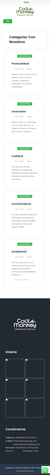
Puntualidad (20, 63)
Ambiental (19, 252)
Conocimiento (21, 204)
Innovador (19, 111)
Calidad (17, 156)
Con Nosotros (24, 56)
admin (29, 69)
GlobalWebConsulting (25, 471)
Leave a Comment (21, 280)
